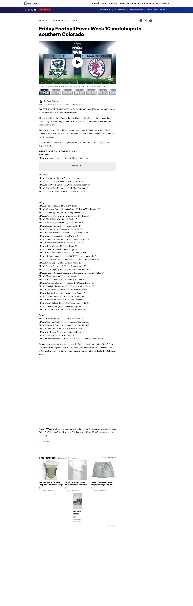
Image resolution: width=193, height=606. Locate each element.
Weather (124, 3)
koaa (32, 10)
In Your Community (121, 9)
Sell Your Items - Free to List (66, 458)
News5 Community (106, 9)
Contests (149, 9)
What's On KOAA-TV (161, 9)
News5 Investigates (137, 9)
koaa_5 (29, 10)
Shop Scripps (147, 3)
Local (104, 3)
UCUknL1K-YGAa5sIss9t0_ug (35, 10)
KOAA (25, 10)
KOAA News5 (92, 432)
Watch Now (161, 3)
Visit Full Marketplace (108, 457)
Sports (135, 3)
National (114, 3)
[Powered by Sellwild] (113, 526)
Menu (94, 3)
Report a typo (44, 441)
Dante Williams (52, 101)
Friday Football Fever (64, 21)
